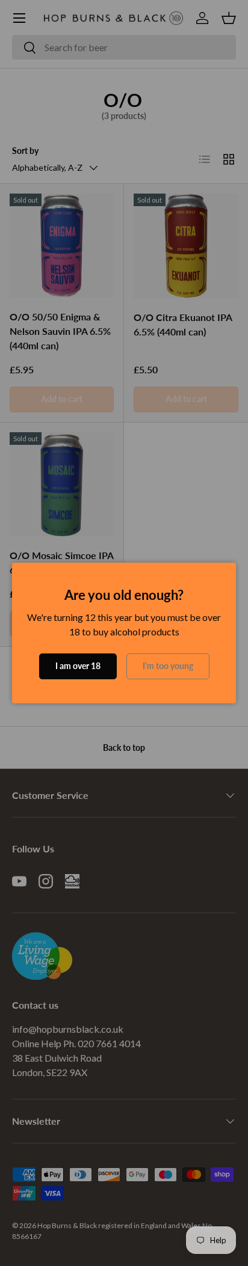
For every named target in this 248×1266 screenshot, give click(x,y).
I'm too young (168, 666)
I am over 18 (78, 666)
